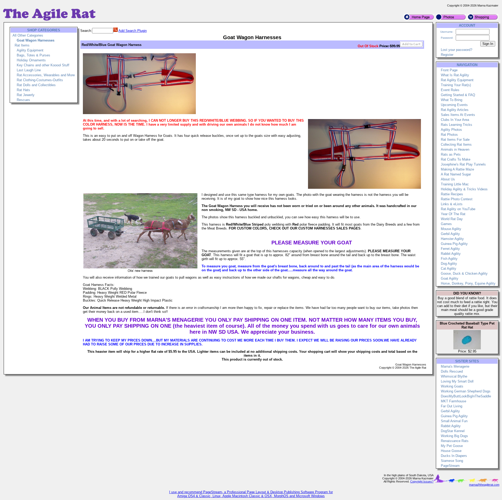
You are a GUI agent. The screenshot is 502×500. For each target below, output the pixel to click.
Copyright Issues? (421, 481)
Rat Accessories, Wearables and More (46, 75)
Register (447, 55)
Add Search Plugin (132, 31)
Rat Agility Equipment (457, 80)
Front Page (449, 70)
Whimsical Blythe (454, 376)
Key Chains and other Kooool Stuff (43, 65)
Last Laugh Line (29, 70)
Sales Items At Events (458, 115)
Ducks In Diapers (454, 456)
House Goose (451, 451)
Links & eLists (452, 204)
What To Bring (451, 100)
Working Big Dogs (454, 436)
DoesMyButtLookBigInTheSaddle (466, 396)
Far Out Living (451, 406)
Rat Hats (23, 90)
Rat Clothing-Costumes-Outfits (40, 80)
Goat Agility (449, 278)
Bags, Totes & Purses (33, 55)
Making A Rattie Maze (457, 169)
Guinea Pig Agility (454, 244)
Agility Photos (451, 130)
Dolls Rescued (452, 371)
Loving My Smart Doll (457, 381)
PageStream (450, 466)
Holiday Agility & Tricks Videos (464, 189)
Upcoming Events (454, 105)
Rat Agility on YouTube (458, 209)
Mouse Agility (451, 229)
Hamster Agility (452, 239)
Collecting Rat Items (456, 144)
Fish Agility (449, 259)
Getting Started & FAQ (458, 95)
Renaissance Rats (455, 441)
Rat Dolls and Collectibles (36, 85)
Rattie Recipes (452, 194)
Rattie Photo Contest (456, 199)
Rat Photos (449, 135)
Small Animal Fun (454, 421)
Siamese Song (452, 461)
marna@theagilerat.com (484, 484)
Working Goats (452, 386)
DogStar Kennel (453, 431)
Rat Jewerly (26, 95)
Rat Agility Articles (455, 110)
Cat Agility (448, 268)
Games (446, 224)
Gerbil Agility (450, 234)
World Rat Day (452, 219)
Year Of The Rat (453, 214)
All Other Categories (28, 35)
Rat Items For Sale (455, 140)
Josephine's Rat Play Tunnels (463, 164)
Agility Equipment (30, 50)
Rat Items (22, 45)
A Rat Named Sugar (456, 174)
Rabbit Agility (451, 254)
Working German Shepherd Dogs (465, 391)
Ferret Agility (450, 249)
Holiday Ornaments (31, 60)
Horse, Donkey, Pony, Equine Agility (468, 283)
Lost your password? (456, 50)
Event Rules (450, 90)
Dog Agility (449, 264)
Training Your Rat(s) (456, 85)
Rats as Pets (451, 154)
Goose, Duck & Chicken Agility (464, 273)
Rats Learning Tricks (456, 125)
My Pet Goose (452, 446)
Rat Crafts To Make (455, 159)
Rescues (23, 100)
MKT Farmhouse (453, 401)
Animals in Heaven (455, 149)
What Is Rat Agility (455, 75)
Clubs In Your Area (455, 120)
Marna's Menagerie (455, 366)
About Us (448, 179)
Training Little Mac (455, 184)
